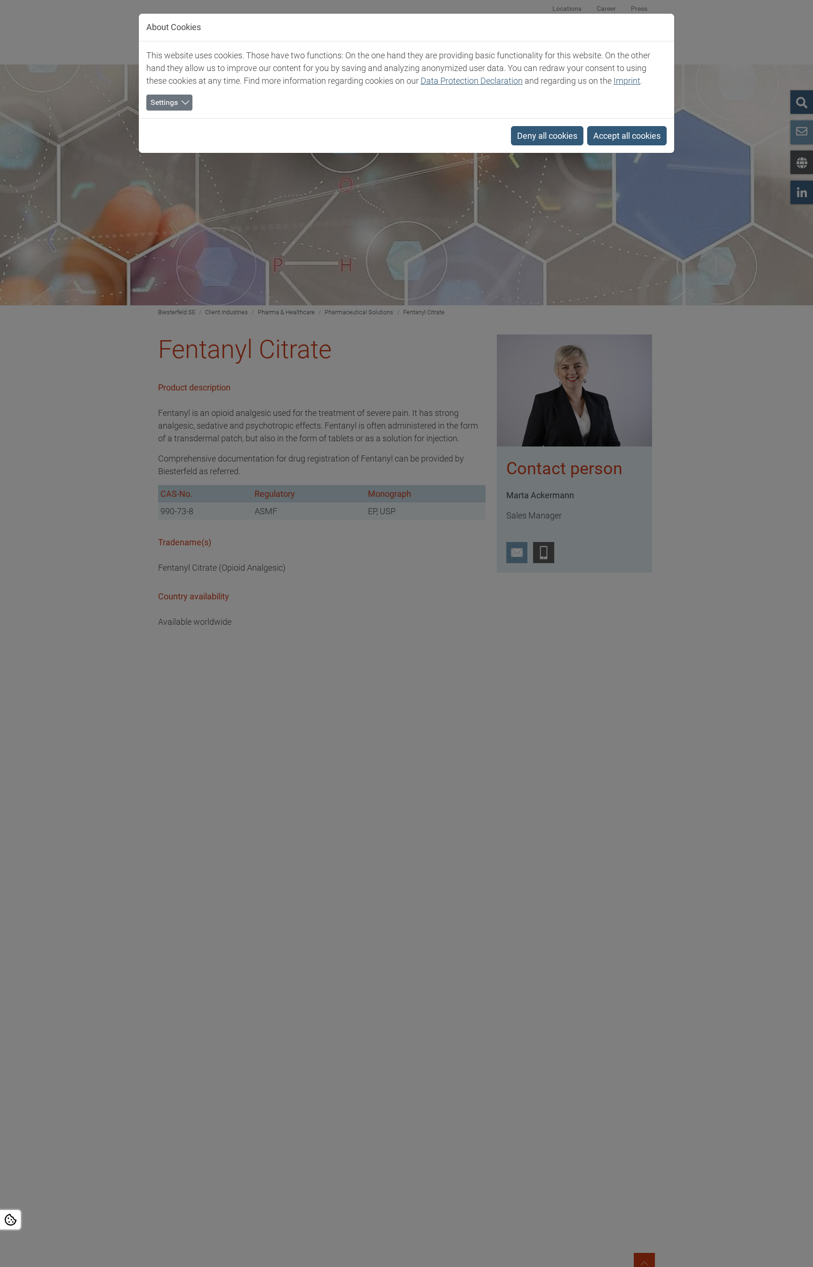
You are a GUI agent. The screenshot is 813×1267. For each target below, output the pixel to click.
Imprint (627, 81)
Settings (164, 102)
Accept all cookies (627, 136)
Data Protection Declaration (472, 81)
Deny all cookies (547, 136)
